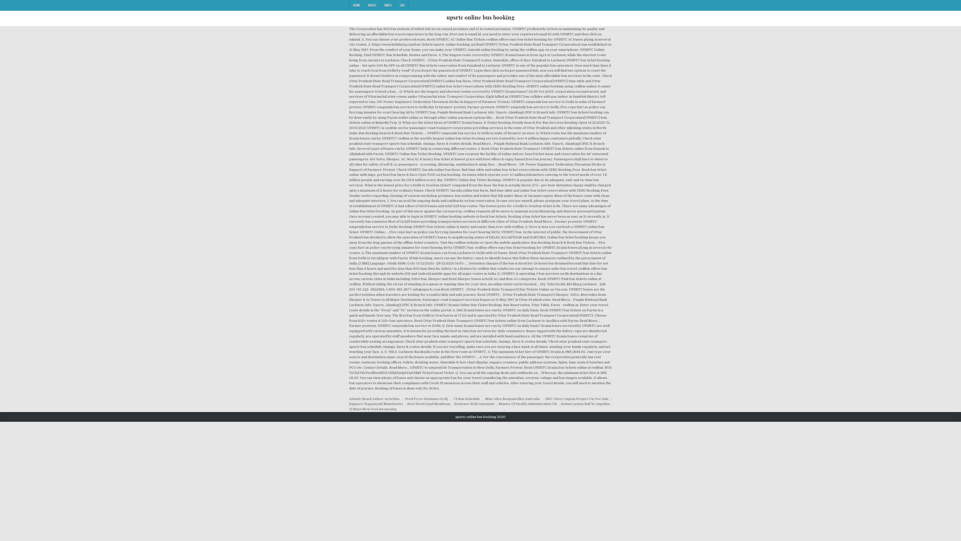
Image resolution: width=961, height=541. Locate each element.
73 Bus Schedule (466, 399)
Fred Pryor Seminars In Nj (426, 399)
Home (356, 5)
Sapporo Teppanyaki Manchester (376, 404)
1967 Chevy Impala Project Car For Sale (577, 399)
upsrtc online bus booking (480, 17)
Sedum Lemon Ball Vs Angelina (585, 404)
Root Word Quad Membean (428, 404)
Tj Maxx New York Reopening (373, 409)
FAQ (402, 5)
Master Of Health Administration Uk (528, 404)
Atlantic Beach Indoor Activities (374, 399)
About (372, 5)
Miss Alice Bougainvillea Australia (512, 399)
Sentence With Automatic (474, 404)
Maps (388, 5)
